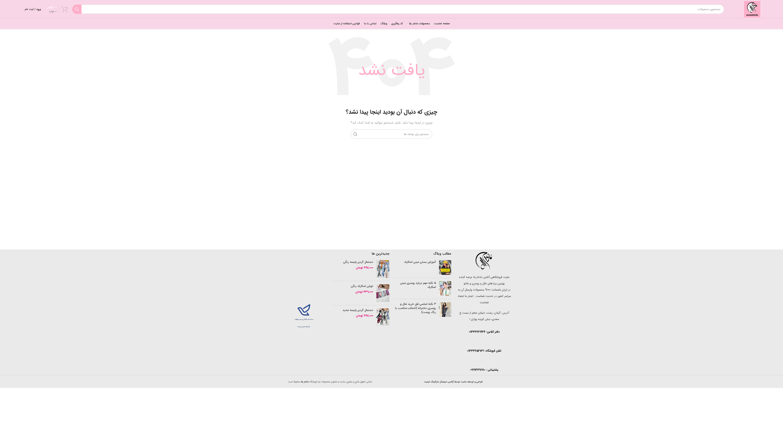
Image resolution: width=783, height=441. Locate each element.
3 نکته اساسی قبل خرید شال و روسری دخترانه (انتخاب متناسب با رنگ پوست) (415, 308)
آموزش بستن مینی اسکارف (420, 262)
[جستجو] (77, 9)
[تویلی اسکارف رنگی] (382, 293)
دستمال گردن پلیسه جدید (358, 310)
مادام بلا (305, 382)
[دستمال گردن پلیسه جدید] (382, 317)
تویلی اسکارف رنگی (362, 286)
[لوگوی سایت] (752, 9)
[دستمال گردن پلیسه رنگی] (382, 269)
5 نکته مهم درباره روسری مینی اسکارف (418, 285)
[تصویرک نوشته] (445, 267)
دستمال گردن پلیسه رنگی (358, 262)
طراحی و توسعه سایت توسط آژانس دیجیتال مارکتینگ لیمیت (453, 382)
